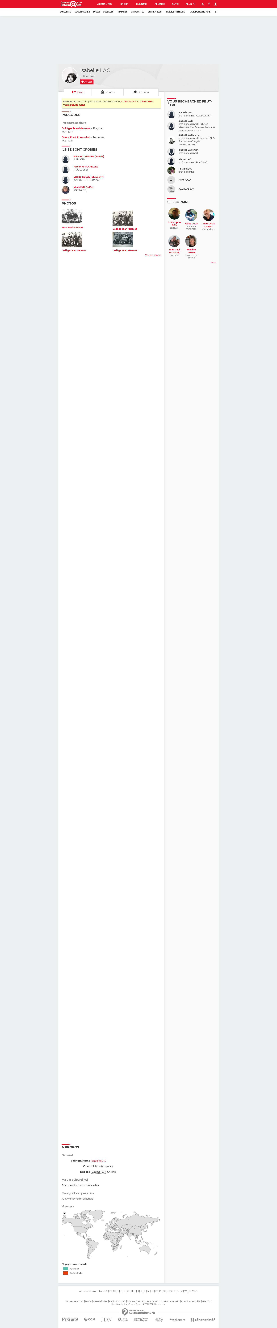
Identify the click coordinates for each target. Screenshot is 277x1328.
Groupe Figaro (134, 1304)
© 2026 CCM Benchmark (154, 1304)
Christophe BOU (174, 224)
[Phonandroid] (202, 1320)
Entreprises (154, 12)
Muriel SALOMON (83, 187)
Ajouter (88, 81)
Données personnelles (170, 1301)
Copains (144, 92)
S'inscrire (65, 12)
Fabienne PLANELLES (86, 166)
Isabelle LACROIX (188, 150)
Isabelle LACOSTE (189, 135)
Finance (160, 4)
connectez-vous (129, 101)
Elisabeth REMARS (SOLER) (89, 156)
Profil (80, 92)
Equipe (88, 1301)
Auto (175, 4)
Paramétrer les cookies (190, 1301)
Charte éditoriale (100, 1301)
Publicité (113, 1301)
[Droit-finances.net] (123, 1320)
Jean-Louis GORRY (208, 225)
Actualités (104, 4)
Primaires (122, 12)
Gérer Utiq (206, 1301)
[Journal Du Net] (107, 1320)
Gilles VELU (191, 223)
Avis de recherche (200, 12)
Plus (189, 4)
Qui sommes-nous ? (74, 1301)
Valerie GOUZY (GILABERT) (89, 177)
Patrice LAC (185, 168)
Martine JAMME (191, 251)
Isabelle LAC (186, 112)
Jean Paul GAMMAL (72, 227)
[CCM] (90, 1320)
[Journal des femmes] (70, 1320)
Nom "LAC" (185, 180)
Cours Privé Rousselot (76, 137)
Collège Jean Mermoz (76, 128)
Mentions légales (119, 1304)
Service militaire (175, 12)
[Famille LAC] (171, 189)
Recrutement (153, 1301)
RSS (143, 1301)
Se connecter (82, 12)
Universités (137, 12)
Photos (110, 92)
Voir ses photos (153, 255)
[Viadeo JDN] (159, 1320)
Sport (124, 4)
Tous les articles (133, 1301)
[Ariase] (177, 1319)
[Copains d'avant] (141, 1320)
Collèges (108, 12)
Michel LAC (185, 159)
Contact (121, 1301)
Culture (141, 4)
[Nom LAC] (171, 180)
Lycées (96, 12)
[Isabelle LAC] (70, 75)
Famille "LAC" (186, 189)
